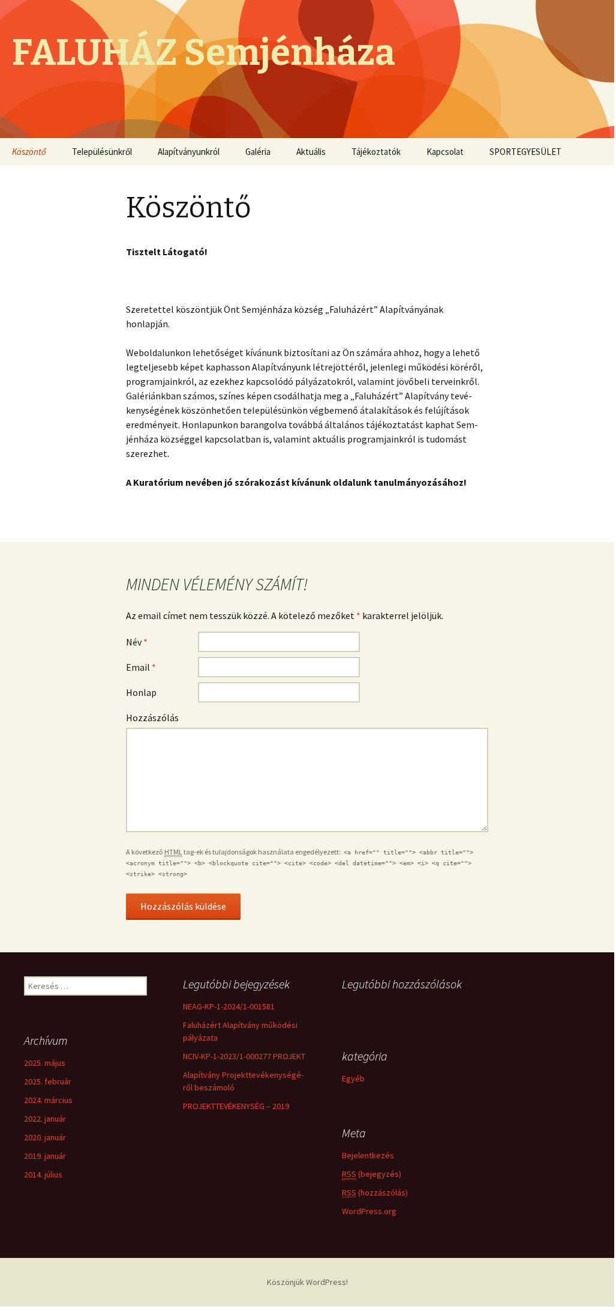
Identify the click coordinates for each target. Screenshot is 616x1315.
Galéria (258, 151)
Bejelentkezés (368, 1155)
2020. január (45, 1137)
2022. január (45, 1118)
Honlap (141, 692)
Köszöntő (29, 151)
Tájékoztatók (376, 151)
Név (137, 642)
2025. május (44, 1062)
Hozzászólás (152, 718)
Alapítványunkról (189, 151)
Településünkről (102, 151)
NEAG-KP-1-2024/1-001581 (229, 1006)
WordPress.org (369, 1211)
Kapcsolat (445, 151)
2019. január (45, 1155)
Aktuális (311, 151)
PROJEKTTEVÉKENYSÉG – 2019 (236, 1106)
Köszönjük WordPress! (307, 1282)
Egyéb (353, 1078)
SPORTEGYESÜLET (525, 151)
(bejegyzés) (371, 1173)
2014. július (43, 1174)
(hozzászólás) (375, 1192)
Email (141, 667)
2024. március (48, 1100)
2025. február (47, 1081)
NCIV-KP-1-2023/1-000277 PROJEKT (244, 1056)
